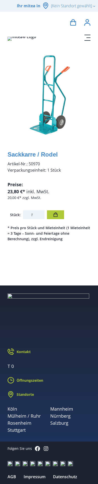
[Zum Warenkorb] (73, 23)
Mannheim (61, 409)
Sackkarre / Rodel (33, 154)
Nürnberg (60, 416)
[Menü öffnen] (87, 38)
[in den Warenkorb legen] (55, 214)
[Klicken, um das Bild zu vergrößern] (49, 94)
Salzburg (59, 423)
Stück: (15, 214)
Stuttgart (17, 430)
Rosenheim (19, 423)
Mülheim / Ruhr (24, 416)
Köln (12, 409)
